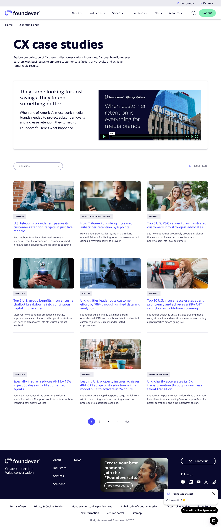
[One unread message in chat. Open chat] (214, 521)
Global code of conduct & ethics (139, 506)
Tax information (89, 513)
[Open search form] (193, 13)
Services (117, 13)
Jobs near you (117, 485)
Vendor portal (115, 513)
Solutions (139, 13)
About (75, 13)
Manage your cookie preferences (92, 506)
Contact (207, 13)
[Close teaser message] (214, 494)
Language (187, 3)
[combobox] (36, 166)
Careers (208, 3)
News (158, 13)
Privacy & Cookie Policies (48, 506)
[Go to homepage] (22, 13)
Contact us (201, 461)
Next (127, 421)
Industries (95, 13)
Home (9, 25)
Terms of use (18, 506)
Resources (175, 13)
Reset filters (200, 165)
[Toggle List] (58, 166)
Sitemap (137, 513)
